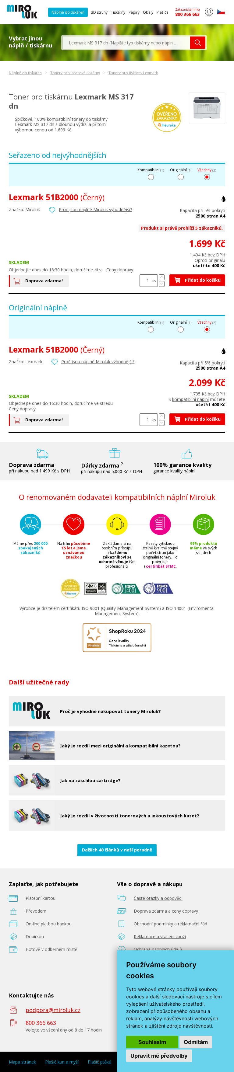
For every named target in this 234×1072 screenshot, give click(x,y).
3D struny (99, 12)
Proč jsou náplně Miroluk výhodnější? (95, 209)
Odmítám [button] (196, 1042)
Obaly (148, 12)
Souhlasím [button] (152, 1042)
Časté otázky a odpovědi (158, 898)
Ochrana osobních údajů (158, 949)
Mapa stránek (22, 1062)
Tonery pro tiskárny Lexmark (133, 72)
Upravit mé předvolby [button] (159, 1056)
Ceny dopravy (119, 270)
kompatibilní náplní (190, 399)
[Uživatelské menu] (209, 14)
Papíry (134, 12)
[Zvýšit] (162, 277)
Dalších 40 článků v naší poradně (117, 850)
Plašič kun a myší (62, 1062)
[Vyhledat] (197, 43)
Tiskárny (118, 12)
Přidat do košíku (202, 280)
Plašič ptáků (100, 1062)
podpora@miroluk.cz (53, 1010)
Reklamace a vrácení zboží (160, 936)
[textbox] (126, 43)
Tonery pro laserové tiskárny (75, 72)
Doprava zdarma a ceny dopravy (166, 911)
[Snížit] (162, 284)
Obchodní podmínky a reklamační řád (170, 924)
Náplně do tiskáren (67, 12)
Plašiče (162, 12)
